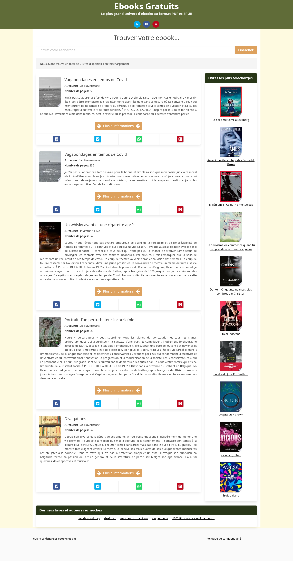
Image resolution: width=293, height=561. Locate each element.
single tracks (160, 518)
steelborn (110, 518)
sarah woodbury (89, 518)
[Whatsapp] (139, 139)
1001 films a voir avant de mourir (193, 518)
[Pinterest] (156, 24)
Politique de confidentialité (224, 538)
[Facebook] (146, 24)
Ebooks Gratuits (146, 6)
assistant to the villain (134, 518)
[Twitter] (137, 24)
